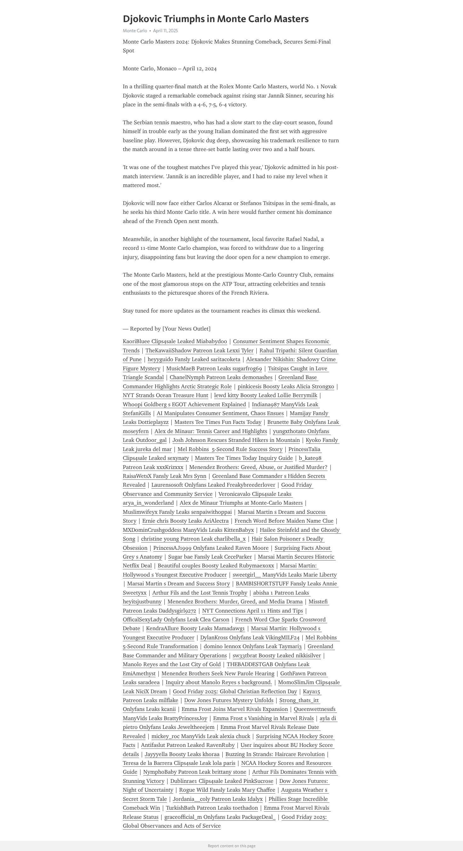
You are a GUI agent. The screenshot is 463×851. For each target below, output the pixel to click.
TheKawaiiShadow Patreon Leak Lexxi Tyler (200, 350)
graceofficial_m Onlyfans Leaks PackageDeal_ (220, 816)
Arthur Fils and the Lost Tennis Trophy (199, 592)
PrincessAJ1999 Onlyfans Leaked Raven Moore (211, 547)
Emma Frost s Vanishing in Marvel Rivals (263, 718)
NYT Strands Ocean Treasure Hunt (165, 395)
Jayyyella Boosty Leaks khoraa (182, 754)
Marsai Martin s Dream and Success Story (178, 583)
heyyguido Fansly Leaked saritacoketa (194, 359)
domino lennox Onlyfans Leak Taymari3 (253, 646)
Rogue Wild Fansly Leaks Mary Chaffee (227, 789)
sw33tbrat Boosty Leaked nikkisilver (277, 655)
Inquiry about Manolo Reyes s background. (219, 682)
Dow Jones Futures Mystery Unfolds (228, 700)
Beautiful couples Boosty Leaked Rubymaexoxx (216, 565)
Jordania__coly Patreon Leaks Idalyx (218, 798)
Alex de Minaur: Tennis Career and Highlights (211, 431)
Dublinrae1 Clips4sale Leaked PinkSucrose (221, 781)
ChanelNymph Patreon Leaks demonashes (221, 377)
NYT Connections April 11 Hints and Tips (252, 610)
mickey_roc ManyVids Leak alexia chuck (200, 736)
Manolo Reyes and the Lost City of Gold (172, 664)
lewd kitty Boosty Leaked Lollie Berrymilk (265, 395)
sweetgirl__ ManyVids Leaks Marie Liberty (285, 574)
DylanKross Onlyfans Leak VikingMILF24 (250, 637)
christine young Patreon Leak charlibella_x (193, 538)
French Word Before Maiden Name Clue (284, 520)
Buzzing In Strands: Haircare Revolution (275, 754)
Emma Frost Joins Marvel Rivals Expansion (235, 709)
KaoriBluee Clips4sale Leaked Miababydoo (175, 341)
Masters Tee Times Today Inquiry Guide (244, 458)
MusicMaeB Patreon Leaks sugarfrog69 (214, 368)
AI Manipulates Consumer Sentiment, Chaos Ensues (220, 413)
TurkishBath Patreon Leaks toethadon (212, 807)
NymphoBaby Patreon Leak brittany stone (194, 771)
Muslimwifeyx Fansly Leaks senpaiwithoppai (177, 511)
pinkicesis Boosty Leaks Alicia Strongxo (286, 386)
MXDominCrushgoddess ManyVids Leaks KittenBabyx (188, 529)
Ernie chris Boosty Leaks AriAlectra (185, 520)
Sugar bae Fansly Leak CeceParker (210, 556)
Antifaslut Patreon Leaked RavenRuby (188, 745)
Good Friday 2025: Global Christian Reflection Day (235, 691)
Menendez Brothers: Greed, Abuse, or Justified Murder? (258, 467)
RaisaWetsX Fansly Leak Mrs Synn (164, 475)
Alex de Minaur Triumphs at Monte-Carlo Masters (241, 502)
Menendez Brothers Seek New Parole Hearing (218, 673)
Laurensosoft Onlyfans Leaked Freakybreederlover (213, 484)
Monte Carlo (135, 30)
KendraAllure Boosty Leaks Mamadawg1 (195, 628)
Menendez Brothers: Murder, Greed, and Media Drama (235, 601)
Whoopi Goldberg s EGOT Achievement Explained (184, 404)
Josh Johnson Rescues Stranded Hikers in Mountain (236, 440)
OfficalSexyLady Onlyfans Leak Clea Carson (176, 619)
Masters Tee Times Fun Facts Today (217, 422)
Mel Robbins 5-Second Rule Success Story (230, 449)
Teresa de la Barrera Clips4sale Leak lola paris (179, 763)
